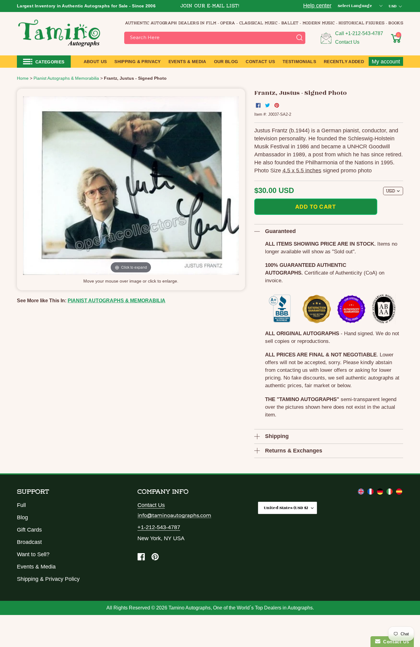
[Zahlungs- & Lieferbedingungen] (381, 493)
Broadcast (29, 542)
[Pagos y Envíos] (399, 493)
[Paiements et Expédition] (371, 493)
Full (21, 505)
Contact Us (347, 42)
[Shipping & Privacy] (362, 493)
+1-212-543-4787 (364, 33)
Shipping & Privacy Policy (48, 579)
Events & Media (36, 567)
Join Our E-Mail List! (210, 6)
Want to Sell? (33, 554)
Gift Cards (29, 530)
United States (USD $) (286, 507)
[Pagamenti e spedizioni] (390, 493)
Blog (22, 517)
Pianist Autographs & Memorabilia (116, 300)
